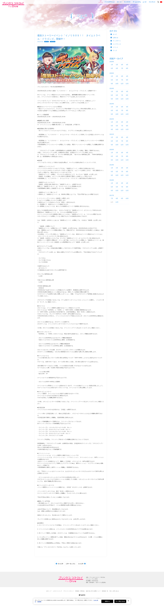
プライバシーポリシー (68, 591)
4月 (127, 64)
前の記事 (60, 563)
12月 (127, 83)
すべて (46, 41)
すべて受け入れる (120, 601)
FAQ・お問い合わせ (114, 591)
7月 (122, 68)
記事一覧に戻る (70, 563)
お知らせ (115, 37)
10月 (117, 83)
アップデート (117, 41)
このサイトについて (57, 591)
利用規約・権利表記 (80, 591)
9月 (112, 83)
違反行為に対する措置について (93, 591)
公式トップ (48, 591)
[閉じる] (128, 601)
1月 (112, 64)
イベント (52, 41)
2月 (117, 64)
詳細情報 (39, 601)
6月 (117, 68)
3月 (122, 64)
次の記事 (80, 563)
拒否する (107, 601)
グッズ (115, 50)
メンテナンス (117, 44)
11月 (122, 83)
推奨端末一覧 (105, 591)
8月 (127, 68)
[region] (82, 601)
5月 (112, 68)
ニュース (101, 1)
